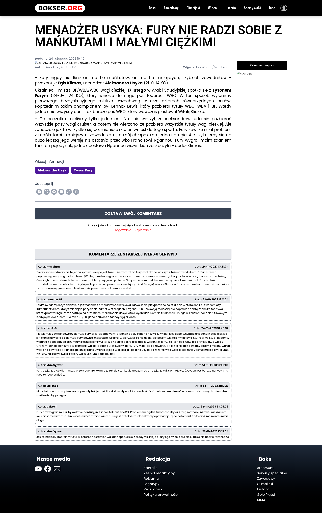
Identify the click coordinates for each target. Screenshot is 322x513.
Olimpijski (193, 8)
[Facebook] (47, 468)
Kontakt (150, 467)
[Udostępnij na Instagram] (54, 192)
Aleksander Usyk (52, 170)
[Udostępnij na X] (47, 192)
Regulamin (153, 489)
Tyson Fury (83, 170)
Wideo (212, 8)
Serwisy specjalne (272, 473)
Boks (152, 8)
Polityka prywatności (161, 494)
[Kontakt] (57, 468)
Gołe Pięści (266, 494)
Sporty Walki (252, 8)
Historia (230, 8)
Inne (272, 8)
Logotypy (151, 484)
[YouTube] (38, 468)
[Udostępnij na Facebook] (39, 192)
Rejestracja (143, 230)
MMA (261, 500)
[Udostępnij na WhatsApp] (69, 192)
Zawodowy (171, 8)
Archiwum (265, 467)
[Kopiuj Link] (76, 192)
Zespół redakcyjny (159, 473)
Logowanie (123, 230)
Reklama (151, 478)
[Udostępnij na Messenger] (61, 192)
